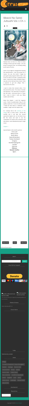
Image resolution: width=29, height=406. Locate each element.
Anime (19, 377)
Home (14, 242)
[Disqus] (14, 179)
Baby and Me (5, 383)
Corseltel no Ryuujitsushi (17, 375)
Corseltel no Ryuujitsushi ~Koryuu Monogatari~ (13, 364)
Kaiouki (17, 369)
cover (15, 377)
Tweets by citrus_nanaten (7, 354)
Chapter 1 (5, 126)
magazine (9, 377)
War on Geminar (6, 375)
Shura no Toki (17, 367)
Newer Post (5, 242)
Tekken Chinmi (14, 372)
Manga (4, 361)
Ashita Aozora (5, 380)
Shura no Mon (5, 372)
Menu (3, 9)
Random (4, 367)
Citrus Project (19, 403)
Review (12, 369)
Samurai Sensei (21, 380)
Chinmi (4, 377)
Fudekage (10, 367)
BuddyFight (13, 380)
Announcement (5, 369)
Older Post (23, 242)
